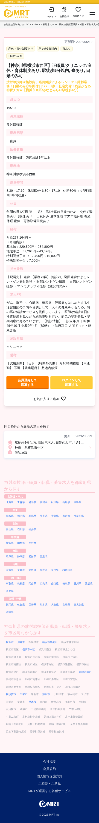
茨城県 (10, 515)
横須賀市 (11, 694)
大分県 (55, 604)
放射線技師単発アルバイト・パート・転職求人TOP (30, 24)
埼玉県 (43, 515)
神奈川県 (79, 515)
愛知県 (32, 556)
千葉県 (55, 515)
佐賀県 (21, 604)
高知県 (10, 591)
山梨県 (21, 542)
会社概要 (49, 761)
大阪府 (32, 570)
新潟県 (10, 542)
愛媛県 (89, 583)
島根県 (21, 583)
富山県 (10, 529)
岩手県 (32, 502)
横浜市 (10, 642)
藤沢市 (46, 694)
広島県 (43, 583)
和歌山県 (67, 570)
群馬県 (32, 515)
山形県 (66, 502)
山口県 (55, 583)
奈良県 (55, 570)
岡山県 (32, 583)
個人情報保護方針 (49, 776)
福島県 (77, 502)
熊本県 (43, 604)
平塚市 (23, 694)
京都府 (21, 570)
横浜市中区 (28, 649)
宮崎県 (66, 604)
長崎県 (32, 604)
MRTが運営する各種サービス (49, 791)
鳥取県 (10, 583)
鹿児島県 (79, 604)
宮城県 (43, 502)
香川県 (77, 583)
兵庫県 (43, 570)
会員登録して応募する (27, 382)
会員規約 (49, 769)
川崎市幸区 (85, 672)
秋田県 (55, 502)
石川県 (21, 529)
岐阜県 (10, 556)
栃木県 (21, 515)
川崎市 (21, 642)
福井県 (32, 529)
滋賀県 (10, 570)
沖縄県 (10, 612)
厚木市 (32, 701)
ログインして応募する (71, 382)
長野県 (32, 542)
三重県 (43, 556)
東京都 (66, 515)
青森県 (21, 502)
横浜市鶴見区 (50, 642)
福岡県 (10, 604)
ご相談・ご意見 (49, 783)
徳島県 (66, 583)
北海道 (10, 502)
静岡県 (21, 556)
